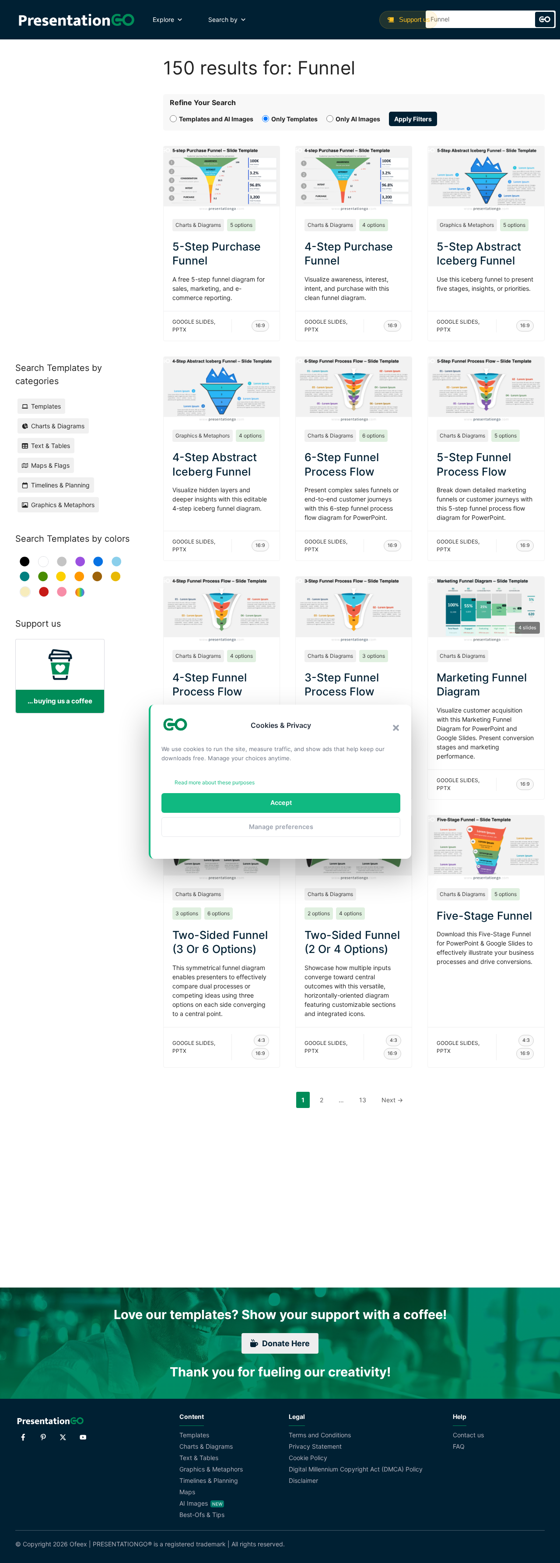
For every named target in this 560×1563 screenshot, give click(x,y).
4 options (373, 225)
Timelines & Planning (208, 1480)
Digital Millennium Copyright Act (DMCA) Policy (356, 1469)
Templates (194, 1435)
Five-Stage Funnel (484, 915)
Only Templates (294, 119)
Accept (281, 802)
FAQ (459, 1446)
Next (392, 1100)
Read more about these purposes (215, 782)
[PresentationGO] (76, 19)
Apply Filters (413, 119)
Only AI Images (358, 119)
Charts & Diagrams (198, 225)
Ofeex (78, 1544)
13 (365, 1100)
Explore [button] (163, 19)
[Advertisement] (72, 188)
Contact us (468, 1435)
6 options (373, 435)
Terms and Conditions (320, 1435)
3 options (373, 656)
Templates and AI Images (216, 119)
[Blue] (98, 562)
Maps (187, 1492)
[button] (396, 727)
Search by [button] (223, 19)
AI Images (193, 1503)
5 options (241, 225)
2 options (319, 913)
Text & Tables (198, 1457)
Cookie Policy (308, 1457)
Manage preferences (281, 826)
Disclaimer (303, 1480)
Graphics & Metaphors (467, 225)
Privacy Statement (315, 1446)
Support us (413, 19)
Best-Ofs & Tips (201, 1514)
